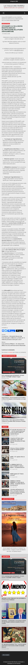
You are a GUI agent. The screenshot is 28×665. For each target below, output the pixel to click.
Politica (4, 595)
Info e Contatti (6, 655)
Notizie (13, 372)
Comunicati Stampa (6, 23)
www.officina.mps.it (9, 253)
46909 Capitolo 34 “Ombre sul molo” (5, 475)
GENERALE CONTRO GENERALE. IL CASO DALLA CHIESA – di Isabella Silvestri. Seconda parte (5, 484)
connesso (10, 352)
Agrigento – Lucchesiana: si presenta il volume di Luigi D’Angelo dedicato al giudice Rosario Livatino (14, 611)
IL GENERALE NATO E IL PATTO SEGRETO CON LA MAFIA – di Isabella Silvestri (5, 467)
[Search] (24, 13)
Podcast (8, 640)
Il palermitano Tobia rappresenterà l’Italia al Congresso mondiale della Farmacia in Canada (14, 410)
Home (3, 17)
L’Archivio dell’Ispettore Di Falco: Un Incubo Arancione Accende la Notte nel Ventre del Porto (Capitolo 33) (5, 492)
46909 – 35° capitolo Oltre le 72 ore (5, 458)
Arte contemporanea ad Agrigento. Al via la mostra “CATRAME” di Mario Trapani (14, 366)
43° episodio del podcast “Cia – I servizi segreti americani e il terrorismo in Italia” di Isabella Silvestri (5, 432)
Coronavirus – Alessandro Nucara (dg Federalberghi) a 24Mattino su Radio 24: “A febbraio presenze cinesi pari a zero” (13, 337)
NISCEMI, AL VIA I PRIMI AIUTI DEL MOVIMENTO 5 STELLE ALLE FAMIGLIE (14, 589)
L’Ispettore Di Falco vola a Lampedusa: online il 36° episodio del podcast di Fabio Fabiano (5, 441)
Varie (4, 617)
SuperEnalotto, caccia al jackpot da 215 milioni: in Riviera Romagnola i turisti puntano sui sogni (14, 388)
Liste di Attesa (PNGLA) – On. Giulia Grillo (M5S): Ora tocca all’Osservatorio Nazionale (13, 343)
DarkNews (10, 663)
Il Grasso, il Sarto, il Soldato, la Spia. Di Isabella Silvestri (5, 450)
